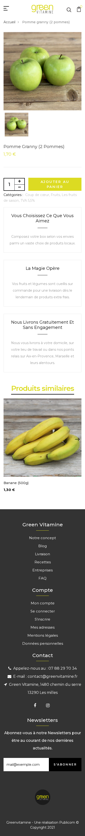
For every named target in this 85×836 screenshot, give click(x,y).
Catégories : (13, 195)
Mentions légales (42, 635)
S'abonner (65, 764)
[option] (42, 71)
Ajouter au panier (55, 184)
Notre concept (42, 538)
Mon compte (43, 603)
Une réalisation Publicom (54, 822)
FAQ (42, 578)
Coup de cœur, (38, 195)
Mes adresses (42, 627)
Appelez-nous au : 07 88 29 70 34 (45, 668)
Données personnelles (42, 643)
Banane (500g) (16, 483)
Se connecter (42, 611)
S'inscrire (42, 619)
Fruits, (56, 195)
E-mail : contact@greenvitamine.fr (45, 676)
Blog (42, 546)
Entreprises (42, 570)
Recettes (42, 562)
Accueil (9, 22)
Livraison (42, 554)
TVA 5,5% (28, 200)
